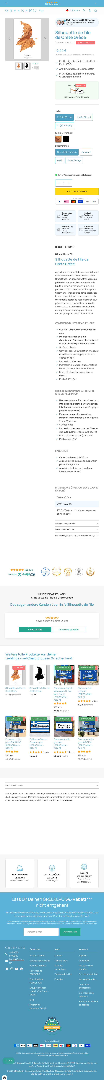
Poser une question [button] (69, 629)
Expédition (71, 55)
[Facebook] (7, 968)
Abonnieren (70, 931)
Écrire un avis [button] (35, 629)
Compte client (61, 960)
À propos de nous (38, 965)
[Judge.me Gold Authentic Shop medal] (56, 571)
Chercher (59, 979)
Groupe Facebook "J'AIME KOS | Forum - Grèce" (39, 991)
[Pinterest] (21, 968)
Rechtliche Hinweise (14, 785)
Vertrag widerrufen (87, 979)
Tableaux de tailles (63, 974)
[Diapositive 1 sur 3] (18, 66)
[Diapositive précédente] (6, 3)
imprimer (83, 955)
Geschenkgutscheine (40, 960)
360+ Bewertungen (52, 4)
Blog (32, 999)
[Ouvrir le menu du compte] (90, 10)
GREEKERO (18, 1071)
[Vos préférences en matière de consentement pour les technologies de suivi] (4, 1077)
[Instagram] (11, 968)
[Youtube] (16, 968)
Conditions (84, 960)
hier (86, 1053)
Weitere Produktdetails (65, 523)
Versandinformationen (64, 529)
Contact (58, 955)
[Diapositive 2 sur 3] (27, 66)
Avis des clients (37, 955)
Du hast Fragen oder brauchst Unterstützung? (75, 535)
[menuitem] (41, 10)
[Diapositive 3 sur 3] (35, 66)
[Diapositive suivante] (96, 3)
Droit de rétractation (88, 974)
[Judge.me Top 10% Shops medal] (90, 571)
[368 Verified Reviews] (52, 1036)
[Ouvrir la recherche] (84, 10)
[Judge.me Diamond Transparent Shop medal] (45, 571)
